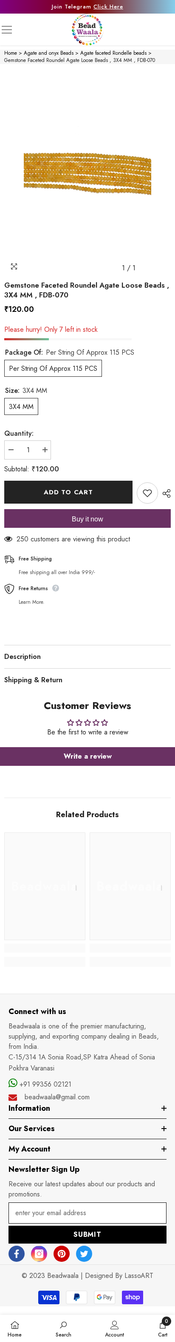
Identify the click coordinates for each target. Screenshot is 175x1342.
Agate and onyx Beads (48, 53)
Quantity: (19, 433)
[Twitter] (84, 1254)
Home (10, 53)
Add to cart (68, 492)
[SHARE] (164, 493)
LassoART (138, 1275)
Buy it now (87, 519)
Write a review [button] (88, 756)
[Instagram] (39, 1254)
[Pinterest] (62, 1254)
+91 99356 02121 (44, 1084)
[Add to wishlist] (147, 493)
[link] (44, 948)
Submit (87, 1234)
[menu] (7, 30)
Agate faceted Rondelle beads (113, 53)
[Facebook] (16, 1254)
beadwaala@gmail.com (57, 1097)
